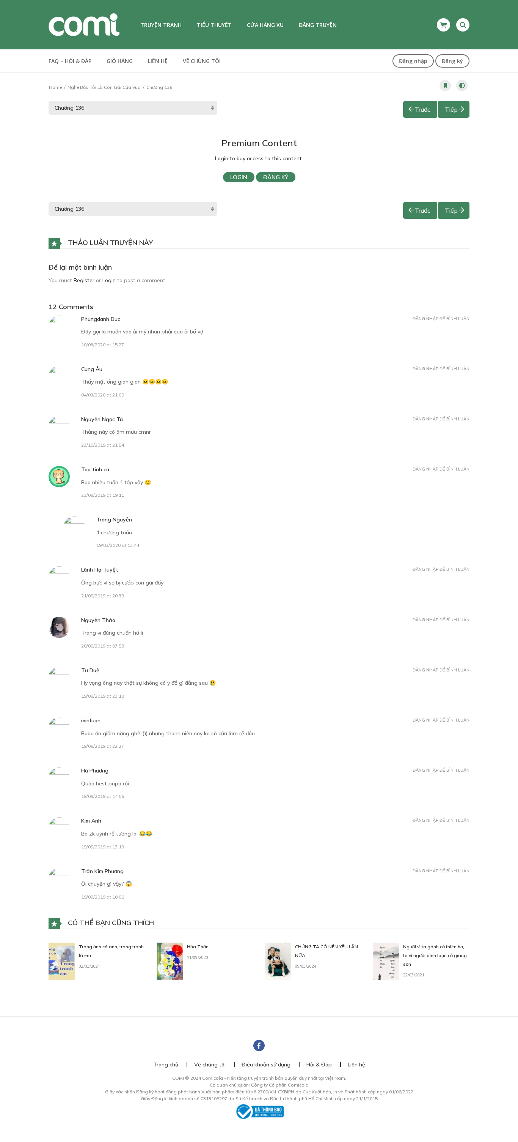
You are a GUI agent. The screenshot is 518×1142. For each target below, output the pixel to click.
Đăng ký (452, 61)
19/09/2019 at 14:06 (102, 796)
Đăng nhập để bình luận (441, 318)
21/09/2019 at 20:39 (102, 596)
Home (55, 87)
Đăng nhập (413, 61)
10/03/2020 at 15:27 (102, 344)
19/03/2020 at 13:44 (117, 545)
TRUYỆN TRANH (161, 24)
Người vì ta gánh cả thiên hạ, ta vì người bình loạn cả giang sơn (435, 955)
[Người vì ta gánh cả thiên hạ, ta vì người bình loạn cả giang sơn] (386, 960)
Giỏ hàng (120, 61)
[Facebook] (259, 1045)
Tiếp (451, 109)
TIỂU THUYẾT (214, 24)
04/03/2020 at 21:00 (102, 395)
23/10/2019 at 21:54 (102, 445)
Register (84, 280)
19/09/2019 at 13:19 (102, 847)
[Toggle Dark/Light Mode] (462, 85)
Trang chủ (165, 1064)
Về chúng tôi (202, 61)
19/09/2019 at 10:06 (102, 897)
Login (238, 177)
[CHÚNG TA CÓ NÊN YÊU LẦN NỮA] (278, 960)
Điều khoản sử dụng (266, 1064)
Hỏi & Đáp (319, 1064)
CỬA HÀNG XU (265, 24)
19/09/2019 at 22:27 (102, 746)
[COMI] (84, 24)
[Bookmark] (445, 85)
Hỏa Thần (198, 946)
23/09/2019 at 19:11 (102, 495)
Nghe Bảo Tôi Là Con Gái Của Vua (104, 87)
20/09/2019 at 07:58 (102, 646)
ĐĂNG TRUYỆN (318, 24)
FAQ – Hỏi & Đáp (70, 61)
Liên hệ (158, 61)
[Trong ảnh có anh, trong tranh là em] (62, 960)
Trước (422, 109)
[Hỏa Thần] (170, 960)
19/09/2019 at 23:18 (102, 696)
